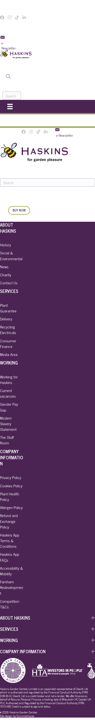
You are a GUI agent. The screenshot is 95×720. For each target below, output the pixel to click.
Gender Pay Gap (9, 407)
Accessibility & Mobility (11, 571)
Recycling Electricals (8, 330)
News (4, 266)
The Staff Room (7, 440)
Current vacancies (8, 393)
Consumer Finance (8, 343)
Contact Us (9, 282)
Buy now (19, 210)
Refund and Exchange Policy (9, 521)
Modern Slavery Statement (8, 423)
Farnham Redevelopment (11, 587)
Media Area (9, 354)
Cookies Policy (11, 485)
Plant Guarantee (8, 308)
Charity (5, 274)
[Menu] (10, 106)
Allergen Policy (11, 507)
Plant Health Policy (9, 496)
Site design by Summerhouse (17, 715)
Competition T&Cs (9, 604)
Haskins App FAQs (9, 557)
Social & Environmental (11, 255)
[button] (47, 617)
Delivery (6, 319)
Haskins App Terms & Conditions (9, 540)
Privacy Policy (10, 477)
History (5, 244)
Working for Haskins (9, 379)
